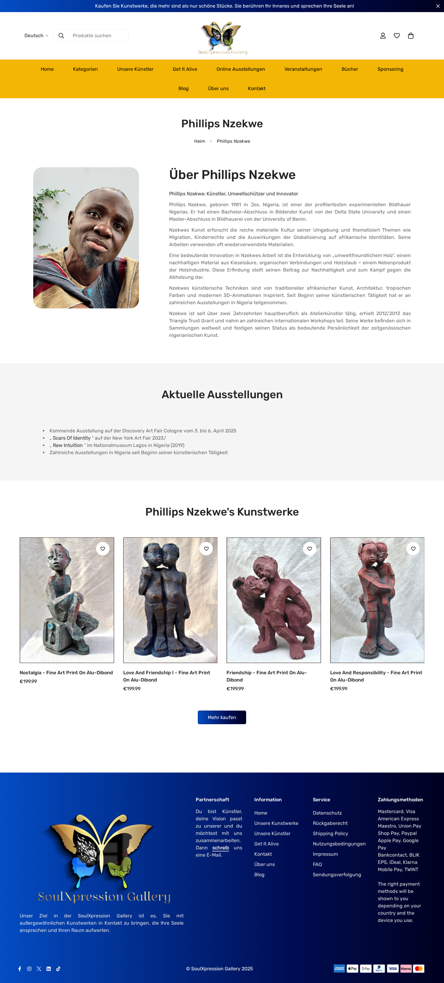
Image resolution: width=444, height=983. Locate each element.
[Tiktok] (58, 968)
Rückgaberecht (330, 823)
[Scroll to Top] (432, 950)
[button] (411, 36)
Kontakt (256, 88)
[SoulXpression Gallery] (222, 36)
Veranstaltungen (303, 69)
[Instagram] (29, 968)
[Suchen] (61, 35)
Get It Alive (185, 69)
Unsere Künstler (135, 69)
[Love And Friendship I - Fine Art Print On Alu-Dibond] (170, 600)
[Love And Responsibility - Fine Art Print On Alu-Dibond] (377, 600)
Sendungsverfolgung (337, 874)
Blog (184, 88)
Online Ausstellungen (241, 69)
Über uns (218, 88)
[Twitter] (39, 968)
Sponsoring (391, 69)
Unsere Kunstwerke (276, 823)
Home (47, 69)
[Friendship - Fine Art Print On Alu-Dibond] (274, 600)
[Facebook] (19, 968)
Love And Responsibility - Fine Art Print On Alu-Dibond (376, 676)
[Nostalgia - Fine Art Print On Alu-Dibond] (67, 600)
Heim (199, 141)
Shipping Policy (330, 833)
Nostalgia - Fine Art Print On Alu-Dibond (66, 672)
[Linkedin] (48, 968)
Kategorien (85, 69)
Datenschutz (327, 813)
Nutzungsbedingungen (339, 844)
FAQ (317, 864)
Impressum (325, 854)
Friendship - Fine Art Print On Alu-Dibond (267, 676)
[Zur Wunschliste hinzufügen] (103, 548)
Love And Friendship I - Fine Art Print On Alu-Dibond (166, 676)
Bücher (350, 69)
